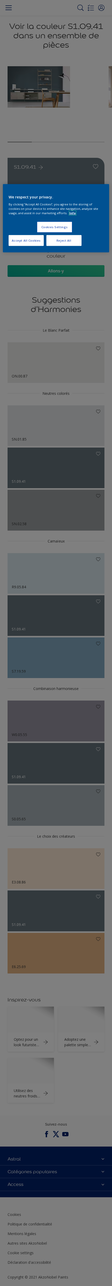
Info (72, 213)
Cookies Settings (54, 227)
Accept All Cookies (26, 240)
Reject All (64, 240)
